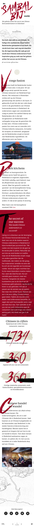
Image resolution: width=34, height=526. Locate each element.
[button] (16, 465)
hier (14, 207)
